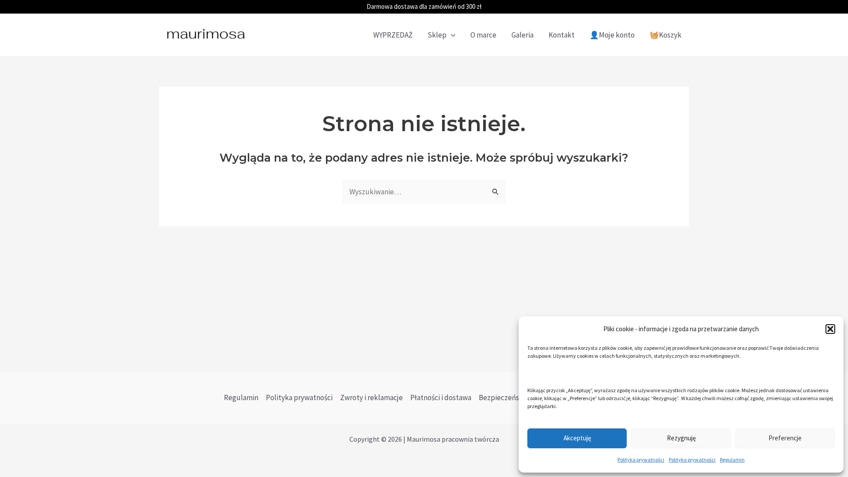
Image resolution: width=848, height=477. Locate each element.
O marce (483, 35)
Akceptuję (577, 438)
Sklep (437, 35)
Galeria (522, 35)
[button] (830, 329)
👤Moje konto (612, 35)
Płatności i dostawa (440, 397)
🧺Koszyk (665, 35)
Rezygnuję (681, 438)
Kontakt (562, 35)
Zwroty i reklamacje (371, 397)
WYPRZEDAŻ (393, 35)
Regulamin (732, 459)
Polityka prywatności (640, 459)
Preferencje (785, 438)
